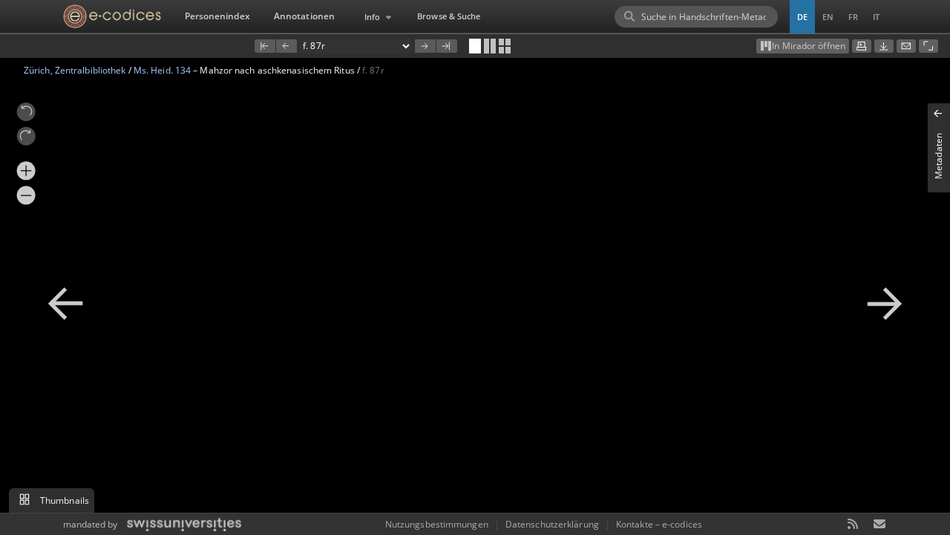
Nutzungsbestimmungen (436, 524)
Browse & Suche (448, 16)
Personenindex (217, 16)
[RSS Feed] (853, 525)
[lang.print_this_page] (861, 46)
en (827, 16)
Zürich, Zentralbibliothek (75, 70)
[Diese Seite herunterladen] (884, 46)
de (802, 16)
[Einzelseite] (475, 46)
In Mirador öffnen (808, 45)
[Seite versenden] (906, 46)
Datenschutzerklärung (552, 524)
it (876, 16)
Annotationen (304, 16)
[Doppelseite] (490, 46)
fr (853, 16)
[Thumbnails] (505, 46)
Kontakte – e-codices (659, 524)
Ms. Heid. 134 (162, 70)
